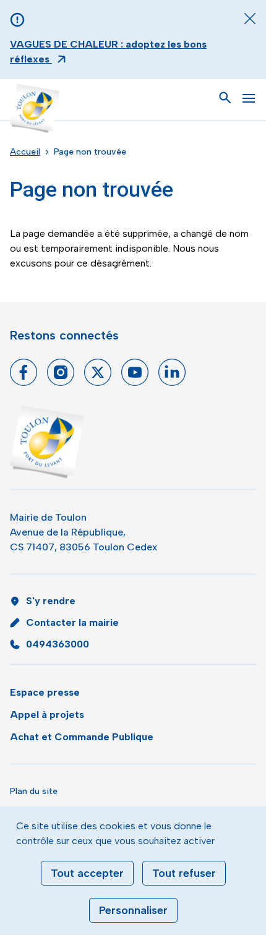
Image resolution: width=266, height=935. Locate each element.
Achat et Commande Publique (81, 737)
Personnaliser (133, 910)
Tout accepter (87, 873)
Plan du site (34, 791)
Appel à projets (47, 714)
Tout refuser (184, 873)
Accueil (25, 152)
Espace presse (45, 692)
